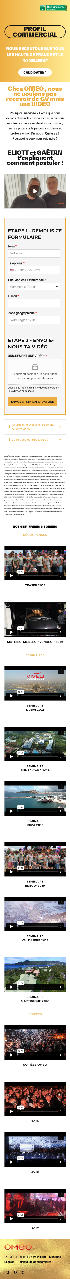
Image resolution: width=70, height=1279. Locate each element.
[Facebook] (15, 1272)
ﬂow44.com (38, 1257)
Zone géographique (22, 313)
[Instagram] (22, 1272)
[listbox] (34, 286)
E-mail (13, 296)
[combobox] (12, 270)
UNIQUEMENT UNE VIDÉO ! (27, 356)
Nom (12, 246)
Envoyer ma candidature (32, 401)
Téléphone (16, 263)
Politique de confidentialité (34, 1262)
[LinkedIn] (8, 1272)
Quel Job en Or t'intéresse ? (27, 280)
